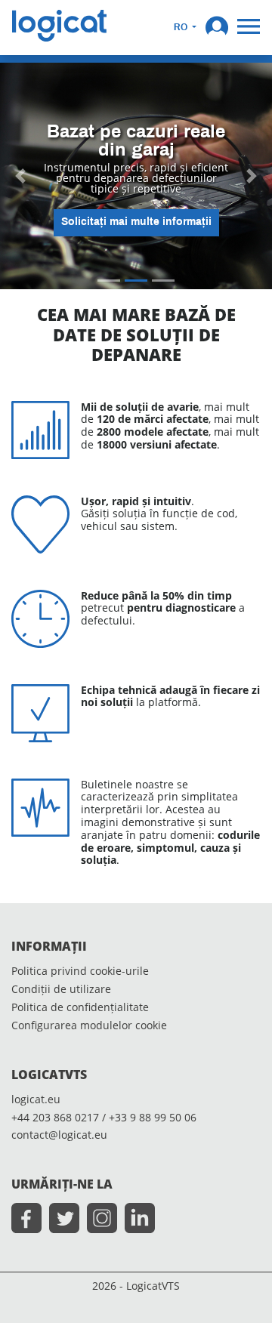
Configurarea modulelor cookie (89, 1025)
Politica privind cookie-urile (80, 971)
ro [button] (182, 27)
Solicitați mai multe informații (136, 222)
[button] (217, 25)
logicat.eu (35, 1099)
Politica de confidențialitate (80, 1007)
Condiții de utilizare (61, 989)
